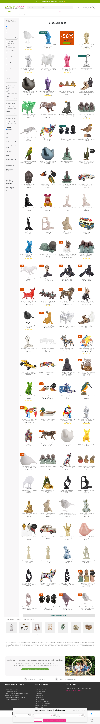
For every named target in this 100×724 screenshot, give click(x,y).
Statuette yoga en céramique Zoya (48, 278)
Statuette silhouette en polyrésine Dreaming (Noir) (28, 584)
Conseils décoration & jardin (43, 703)
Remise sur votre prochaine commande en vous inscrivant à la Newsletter (35, 660)
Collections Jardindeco (42, 701)
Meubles (61, 14)
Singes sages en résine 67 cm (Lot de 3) (48, 607)
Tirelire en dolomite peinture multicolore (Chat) (67, 420)
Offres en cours (40, 691)
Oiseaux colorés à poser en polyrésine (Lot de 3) (48, 396)
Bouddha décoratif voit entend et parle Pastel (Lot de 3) (86, 467)
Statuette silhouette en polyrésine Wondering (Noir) (67, 584)
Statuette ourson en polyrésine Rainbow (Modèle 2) (48, 208)
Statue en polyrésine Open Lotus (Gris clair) (86, 208)
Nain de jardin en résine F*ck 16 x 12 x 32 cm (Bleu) (48, 45)
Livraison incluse (11, 59)
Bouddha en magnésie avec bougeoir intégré (67, 373)
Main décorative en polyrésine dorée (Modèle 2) (67, 537)
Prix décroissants (11, 30)
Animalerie (34, 14)
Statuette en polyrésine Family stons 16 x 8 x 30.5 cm (86, 560)
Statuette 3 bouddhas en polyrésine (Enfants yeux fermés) (86, 256)
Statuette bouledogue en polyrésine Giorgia (67, 302)
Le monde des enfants (42, 14)
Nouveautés (39, 697)
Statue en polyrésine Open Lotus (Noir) (28, 208)
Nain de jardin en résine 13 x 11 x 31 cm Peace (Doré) (86, 45)
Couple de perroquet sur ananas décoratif (48, 490)
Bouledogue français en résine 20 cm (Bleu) (28, 255)
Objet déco (13, 21)
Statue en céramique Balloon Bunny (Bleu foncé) (67, 560)
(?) (26, 715)
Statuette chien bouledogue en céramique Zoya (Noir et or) (86, 302)
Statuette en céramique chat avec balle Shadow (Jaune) (48, 325)
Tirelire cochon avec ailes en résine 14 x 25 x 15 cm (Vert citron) (28, 116)
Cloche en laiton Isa (86, 68)
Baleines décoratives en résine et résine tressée (86, 373)
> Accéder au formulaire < (74, 690)
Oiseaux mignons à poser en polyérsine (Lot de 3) (28, 537)
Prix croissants (11, 28)
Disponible (9, 129)
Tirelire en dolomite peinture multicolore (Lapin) (86, 349)
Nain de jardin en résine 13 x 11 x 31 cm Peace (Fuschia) (67, 68)
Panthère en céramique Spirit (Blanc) (29, 278)
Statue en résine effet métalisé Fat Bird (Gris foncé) (28, 92)
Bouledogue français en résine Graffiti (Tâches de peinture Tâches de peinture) (48, 584)
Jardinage (30, 14)
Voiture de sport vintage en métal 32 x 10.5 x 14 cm (86, 185)
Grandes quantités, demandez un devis (15, 697)
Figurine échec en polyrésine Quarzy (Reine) (28, 560)
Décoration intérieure (75, 14)
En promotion (10, 71)
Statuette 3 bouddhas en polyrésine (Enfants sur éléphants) (48, 303)
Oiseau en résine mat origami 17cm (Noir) (29, 325)
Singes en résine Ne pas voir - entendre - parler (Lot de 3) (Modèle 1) (67, 139)
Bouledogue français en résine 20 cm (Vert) (28, 396)
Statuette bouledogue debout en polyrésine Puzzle (67, 349)
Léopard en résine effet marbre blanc (28, 138)
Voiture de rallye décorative (48, 536)
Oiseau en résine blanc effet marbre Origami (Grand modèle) (86, 608)
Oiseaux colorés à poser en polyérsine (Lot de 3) (48, 185)
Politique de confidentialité (12, 699)
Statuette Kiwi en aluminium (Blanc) (29, 490)
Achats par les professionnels (13, 695)
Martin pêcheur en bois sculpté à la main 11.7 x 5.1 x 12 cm (86, 396)
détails (37, 712)
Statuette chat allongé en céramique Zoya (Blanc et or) (86, 325)
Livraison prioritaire (11, 52)
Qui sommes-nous (41, 689)
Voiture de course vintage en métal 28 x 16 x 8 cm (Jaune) (28, 373)
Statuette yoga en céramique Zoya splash (29, 349)
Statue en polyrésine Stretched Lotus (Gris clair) (67, 208)
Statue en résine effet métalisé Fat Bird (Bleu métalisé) (48, 161)
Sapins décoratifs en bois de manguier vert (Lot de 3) (86, 161)
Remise (9, 32)
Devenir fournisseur (41, 705)
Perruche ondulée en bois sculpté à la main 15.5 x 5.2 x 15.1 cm (28, 162)
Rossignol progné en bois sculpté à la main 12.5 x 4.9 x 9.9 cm (86, 139)
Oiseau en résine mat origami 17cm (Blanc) (29, 45)
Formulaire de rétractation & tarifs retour (16, 693)
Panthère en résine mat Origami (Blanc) (47, 349)
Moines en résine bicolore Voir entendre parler (48, 467)
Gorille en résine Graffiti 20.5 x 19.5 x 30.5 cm (29, 443)
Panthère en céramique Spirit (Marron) (48, 115)
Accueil (7, 20)
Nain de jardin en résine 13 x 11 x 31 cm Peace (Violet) (47, 92)
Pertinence (10, 26)
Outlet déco (39, 695)
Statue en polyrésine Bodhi (67, 161)
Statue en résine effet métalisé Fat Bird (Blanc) (67, 443)
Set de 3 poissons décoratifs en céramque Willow (67, 396)
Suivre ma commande (11, 689)
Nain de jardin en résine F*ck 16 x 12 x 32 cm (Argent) (28, 68)
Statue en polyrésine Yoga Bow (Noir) (86, 490)
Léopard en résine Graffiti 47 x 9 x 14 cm (47, 373)
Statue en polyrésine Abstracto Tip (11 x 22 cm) (48, 514)
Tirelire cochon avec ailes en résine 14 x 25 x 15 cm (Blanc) (48, 68)
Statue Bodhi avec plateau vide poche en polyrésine (67, 185)
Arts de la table (67, 14)
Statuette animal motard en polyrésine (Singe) (67, 278)
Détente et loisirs (84, 14)
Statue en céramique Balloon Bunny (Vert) (86, 514)
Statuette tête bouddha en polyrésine (28, 185)
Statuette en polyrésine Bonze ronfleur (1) (48, 255)
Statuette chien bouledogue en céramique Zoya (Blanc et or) (67, 255)
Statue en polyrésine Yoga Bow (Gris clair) (47, 231)
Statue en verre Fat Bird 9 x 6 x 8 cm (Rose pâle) (86, 537)
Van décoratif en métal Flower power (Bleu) (86, 231)
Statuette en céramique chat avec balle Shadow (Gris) (67, 115)
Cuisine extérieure (11, 14)
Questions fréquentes (11, 691)
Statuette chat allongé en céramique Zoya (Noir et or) (86, 92)
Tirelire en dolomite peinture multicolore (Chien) (28, 420)
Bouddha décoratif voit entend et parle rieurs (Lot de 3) (67, 92)
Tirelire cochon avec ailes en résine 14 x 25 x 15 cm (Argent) (67, 325)
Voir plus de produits (57, 615)
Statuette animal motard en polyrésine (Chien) (86, 278)
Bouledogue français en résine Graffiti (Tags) (48, 138)
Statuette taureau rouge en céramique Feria (28, 302)
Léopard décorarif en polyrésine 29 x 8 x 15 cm (47, 443)
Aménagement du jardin (21, 14)
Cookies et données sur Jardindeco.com (50, 710)
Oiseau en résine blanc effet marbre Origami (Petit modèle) (67, 514)
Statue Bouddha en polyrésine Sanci (28, 514)
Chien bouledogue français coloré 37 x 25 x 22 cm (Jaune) (86, 443)
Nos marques (40, 699)
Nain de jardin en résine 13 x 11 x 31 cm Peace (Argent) (86, 420)
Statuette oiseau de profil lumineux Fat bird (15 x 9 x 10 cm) (28, 468)
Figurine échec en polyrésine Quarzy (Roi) (48, 560)
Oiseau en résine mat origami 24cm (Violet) (67, 607)
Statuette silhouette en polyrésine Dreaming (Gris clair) (28, 608)
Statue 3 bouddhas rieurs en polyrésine (86, 115)
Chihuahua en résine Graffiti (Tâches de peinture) (67, 467)
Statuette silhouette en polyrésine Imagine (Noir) (67, 490)
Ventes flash (39, 693)
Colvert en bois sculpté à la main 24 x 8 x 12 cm (48, 420)
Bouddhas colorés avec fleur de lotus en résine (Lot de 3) (86, 584)
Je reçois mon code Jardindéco (35, 669)
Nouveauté (9, 65)
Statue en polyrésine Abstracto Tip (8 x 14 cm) (67, 231)
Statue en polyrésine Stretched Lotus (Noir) (28, 231)
